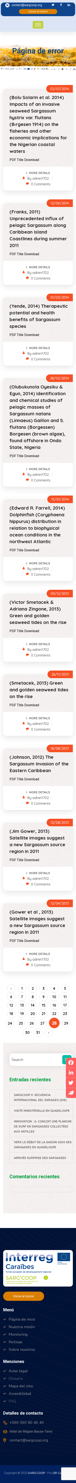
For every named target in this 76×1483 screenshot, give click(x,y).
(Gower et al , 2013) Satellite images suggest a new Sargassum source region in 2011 (37, 922)
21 (43, 1013)
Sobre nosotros (22, 1349)
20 (32, 1013)
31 (38, 1032)
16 (54, 1005)
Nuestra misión (22, 1326)
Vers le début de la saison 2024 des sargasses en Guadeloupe (43, 1144)
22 (54, 1013)
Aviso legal (18, 1370)
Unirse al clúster (38, 11)
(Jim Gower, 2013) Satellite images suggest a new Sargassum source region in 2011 (37, 841)
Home (8, 67)
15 (43, 1005)
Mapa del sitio (21, 1386)
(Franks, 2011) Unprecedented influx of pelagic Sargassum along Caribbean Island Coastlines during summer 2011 (38, 228)
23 (65, 1013)
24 (10, 1023)
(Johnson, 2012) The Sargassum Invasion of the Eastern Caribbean (39, 763)
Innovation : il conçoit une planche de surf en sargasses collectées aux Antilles (43, 1126)
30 (27, 1032)
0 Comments (40, 184)
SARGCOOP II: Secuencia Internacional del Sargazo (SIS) (40, 1097)
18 (11, 1013)
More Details (39, 173)
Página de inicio (22, 1319)
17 (65, 1005)
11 (65, 996)
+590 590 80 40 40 (26, 1422)
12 (11, 1005)
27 (42, 1023)
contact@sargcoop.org (27, 5)
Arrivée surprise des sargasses (40, 1158)
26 (32, 1023)
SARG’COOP (36, 1473)
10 (54, 996)
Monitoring (18, 1334)
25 (21, 1023)
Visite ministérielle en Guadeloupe (42, 1111)
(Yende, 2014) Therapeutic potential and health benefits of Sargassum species (39, 316)
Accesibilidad (20, 1393)
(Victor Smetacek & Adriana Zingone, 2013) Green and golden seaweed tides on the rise (38, 612)
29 (66, 1023)
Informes (26, 67)
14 (33, 1005)
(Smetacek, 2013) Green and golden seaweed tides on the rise (39, 689)
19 (22, 1013)
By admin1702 (38, 178)
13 (22, 1005)
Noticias (15, 1341)
